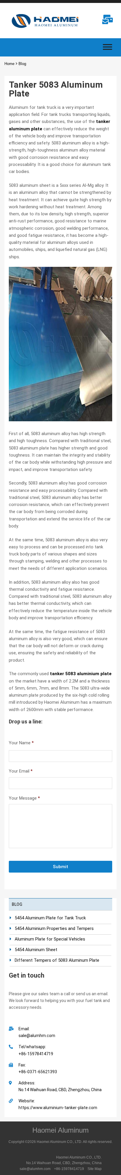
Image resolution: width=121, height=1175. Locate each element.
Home (9, 63)
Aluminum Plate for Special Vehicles (50, 939)
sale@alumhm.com (35, 1169)
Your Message (24, 798)
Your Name (21, 742)
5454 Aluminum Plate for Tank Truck (50, 918)
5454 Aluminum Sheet (36, 949)
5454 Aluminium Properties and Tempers (54, 928)
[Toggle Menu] (107, 49)
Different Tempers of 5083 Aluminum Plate (57, 960)
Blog (22, 63)
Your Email (21, 771)
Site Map (95, 1169)
